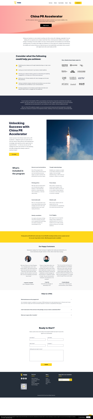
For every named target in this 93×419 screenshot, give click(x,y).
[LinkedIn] (21, 378)
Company (49, 343)
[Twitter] (24, 378)
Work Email (32, 343)
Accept (88, 417)
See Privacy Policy (9, 417)
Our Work (48, 381)
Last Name (50, 337)
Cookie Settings (82, 417)
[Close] (91, 417)
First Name (32, 337)
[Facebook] (26, 378)
